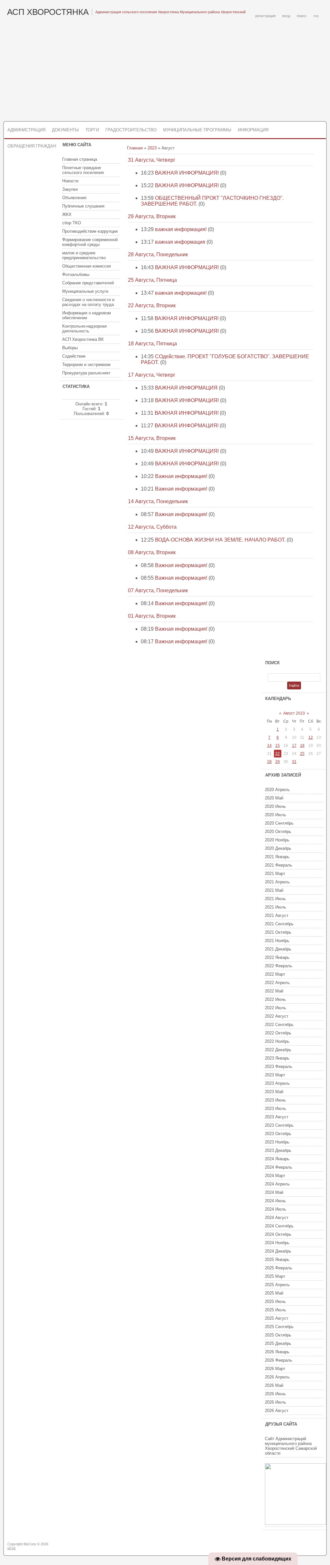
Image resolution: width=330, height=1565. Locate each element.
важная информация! (181, 229)
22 (277, 753)
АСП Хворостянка (48, 12)
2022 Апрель (277, 982)
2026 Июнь (275, 1393)
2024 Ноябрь (277, 1242)
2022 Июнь (275, 999)
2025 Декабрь (278, 1343)
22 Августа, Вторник (152, 305)
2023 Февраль (278, 1066)
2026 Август (276, 1410)
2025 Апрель (277, 1284)
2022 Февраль (278, 965)
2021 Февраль (278, 865)
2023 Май (274, 1091)
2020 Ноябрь (277, 840)
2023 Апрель (277, 1083)
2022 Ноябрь (277, 1041)
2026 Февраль (278, 1360)
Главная (135, 148)
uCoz (11, 1548)
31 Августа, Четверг (151, 160)
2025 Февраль (278, 1267)
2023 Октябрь (278, 1133)
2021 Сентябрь (279, 923)
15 (277, 745)
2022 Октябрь (278, 1033)
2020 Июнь (275, 806)
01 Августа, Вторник (152, 616)
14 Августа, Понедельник (158, 501)
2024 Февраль (278, 1167)
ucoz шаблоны (301, 1546)
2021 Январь (277, 856)
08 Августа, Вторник (152, 552)
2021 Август (276, 915)
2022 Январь (277, 957)
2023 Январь (277, 1058)
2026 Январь (277, 1351)
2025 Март (275, 1276)
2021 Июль (275, 907)
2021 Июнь (275, 898)
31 (294, 761)
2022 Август (276, 1016)
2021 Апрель (277, 881)
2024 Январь (277, 1158)
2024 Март (275, 1175)
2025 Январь (277, 1259)
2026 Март (275, 1368)
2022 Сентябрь (279, 1024)
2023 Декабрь (278, 1150)
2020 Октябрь (278, 831)
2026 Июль (275, 1402)
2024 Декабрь (278, 1251)
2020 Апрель (277, 789)
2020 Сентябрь (279, 823)
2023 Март (275, 1074)
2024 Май (274, 1192)
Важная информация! (181, 476)
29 (277, 761)
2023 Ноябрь (277, 1142)
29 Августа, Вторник (152, 216)
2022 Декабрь (278, 1049)
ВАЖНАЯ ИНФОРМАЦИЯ (186, 388)
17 (294, 745)
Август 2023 (294, 713)
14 (269, 745)
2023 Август (276, 1116)
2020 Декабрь (278, 848)
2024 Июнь (275, 1200)
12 (310, 737)
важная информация (180, 242)
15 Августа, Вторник (152, 438)
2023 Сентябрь (279, 1125)
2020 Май (274, 798)
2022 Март (275, 974)
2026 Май (274, 1385)
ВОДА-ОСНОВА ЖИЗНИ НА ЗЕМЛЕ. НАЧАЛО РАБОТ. (220, 540)
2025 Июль (275, 1309)
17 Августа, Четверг (151, 375)
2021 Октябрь (278, 932)
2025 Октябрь (278, 1335)
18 (302, 745)
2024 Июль (275, 1209)
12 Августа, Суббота (152, 527)
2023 (152, 148)
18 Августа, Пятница (152, 343)
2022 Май (274, 991)
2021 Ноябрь (277, 940)
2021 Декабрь (278, 949)
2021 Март (275, 873)
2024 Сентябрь (279, 1226)
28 (269, 761)
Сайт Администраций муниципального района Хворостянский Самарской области (291, 1446)
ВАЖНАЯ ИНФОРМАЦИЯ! (187, 173)
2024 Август (276, 1217)
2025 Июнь (275, 1301)
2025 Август (276, 1318)
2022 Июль (275, 1007)
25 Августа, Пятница (152, 280)
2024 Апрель (277, 1184)
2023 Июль (275, 1108)
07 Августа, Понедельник (158, 590)
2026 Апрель (277, 1377)
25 (302, 753)
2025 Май (274, 1293)
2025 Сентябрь (279, 1326)
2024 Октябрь (278, 1234)
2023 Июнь (275, 1100)
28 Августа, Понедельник (158, 254)
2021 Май (274, 890)
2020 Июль (275, 814)
